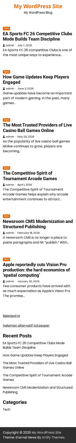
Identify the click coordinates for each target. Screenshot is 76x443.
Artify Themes (53, 437)
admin (10, 45)
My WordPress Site (38, 6)
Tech (6, 28)
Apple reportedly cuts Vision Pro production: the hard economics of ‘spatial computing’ (36, 270)
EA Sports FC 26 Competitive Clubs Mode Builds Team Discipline (37, 36)
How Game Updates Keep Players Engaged (35, 355)
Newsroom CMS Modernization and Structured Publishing (38, 224)
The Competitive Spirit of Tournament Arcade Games (30, 176)
